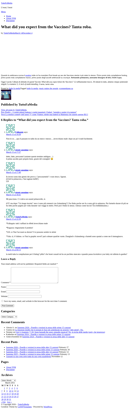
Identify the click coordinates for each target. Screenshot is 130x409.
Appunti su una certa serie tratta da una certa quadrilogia (28, 356)
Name (3, 287)
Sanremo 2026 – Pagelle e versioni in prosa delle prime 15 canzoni (44, 327)
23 (7, 397)
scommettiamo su (66, 88)
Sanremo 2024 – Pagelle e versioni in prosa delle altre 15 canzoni (48, 337)
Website (4, 296)
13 (18, 391)
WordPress (48, 407)
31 (10, 399)
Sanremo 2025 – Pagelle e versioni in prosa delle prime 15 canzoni (32, 354)
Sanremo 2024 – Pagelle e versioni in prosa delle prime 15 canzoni (43, 334)
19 (15, 394)
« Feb (3, 402)
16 (7, 394)
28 (2, 399)
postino (28, 75)
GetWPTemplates (25, 407)
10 (10, 391)
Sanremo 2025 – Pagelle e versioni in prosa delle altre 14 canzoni (32, 352)
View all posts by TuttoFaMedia (14, 110)
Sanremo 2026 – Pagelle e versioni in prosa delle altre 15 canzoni (32, 347)
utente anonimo (22, 150)
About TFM (11, 18)
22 (5, 397)
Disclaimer (10, 21)
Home (8, 16)
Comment (5, 282)
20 (18, 394)
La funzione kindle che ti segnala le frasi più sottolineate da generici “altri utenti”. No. (49, 330)
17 (10, 394)
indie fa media (32, 88)
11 (12, 391)
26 (15, 397)
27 (18, 397)
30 (7, 399)
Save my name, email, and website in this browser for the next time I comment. (35, 301)
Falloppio (19, 132)
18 (13, 394)
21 (2, 397)
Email (3, 292)
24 (10, 397)
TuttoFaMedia (6, 3)
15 (5, 394)
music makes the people (48, 88)
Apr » (9, 402)
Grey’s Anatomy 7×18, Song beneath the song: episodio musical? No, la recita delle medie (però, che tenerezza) (60, 332)
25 (13, 397)
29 (5, 399)
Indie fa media (14, 88)
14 (2, 394)
